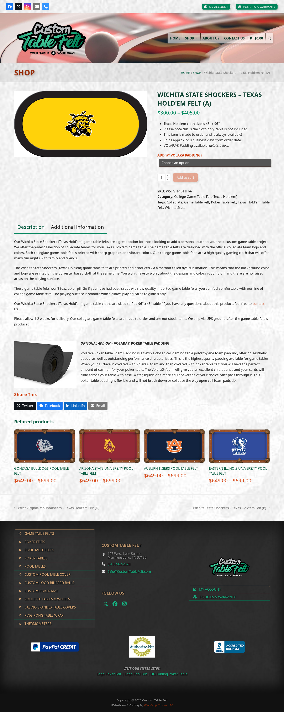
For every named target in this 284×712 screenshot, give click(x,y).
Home (185, 73)
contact (258, 303)
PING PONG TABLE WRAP (44, 615)
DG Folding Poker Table (169, 674)
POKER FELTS (34, 542)
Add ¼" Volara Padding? (179, 155)
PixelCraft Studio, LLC (158, 705)
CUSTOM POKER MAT (41, 591)
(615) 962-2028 (119, 564)
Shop (197, 73)
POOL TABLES (35, 566)
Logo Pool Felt (136, 674)
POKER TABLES (35, 558)
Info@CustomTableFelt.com (129, 571)
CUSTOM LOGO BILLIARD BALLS (49, 582)
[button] (269, 38)
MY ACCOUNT (209, 589)
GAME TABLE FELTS (39, 533)
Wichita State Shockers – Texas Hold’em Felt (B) (229, 508)
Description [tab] (31, 226)
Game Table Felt (196, 202)
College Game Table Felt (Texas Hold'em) (205, 196)
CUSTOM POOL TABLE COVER (47, 574)
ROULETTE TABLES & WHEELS (47, 599)
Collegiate (174, 202)
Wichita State (175, 207)
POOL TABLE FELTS (39, 550)
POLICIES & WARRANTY (217, 597)
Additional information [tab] (77, 226)
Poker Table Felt (223, 202)
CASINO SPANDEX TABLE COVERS (50, 607)
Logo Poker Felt (109, 674)
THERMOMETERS (37, 623)
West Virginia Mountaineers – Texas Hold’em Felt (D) (56, 508)
